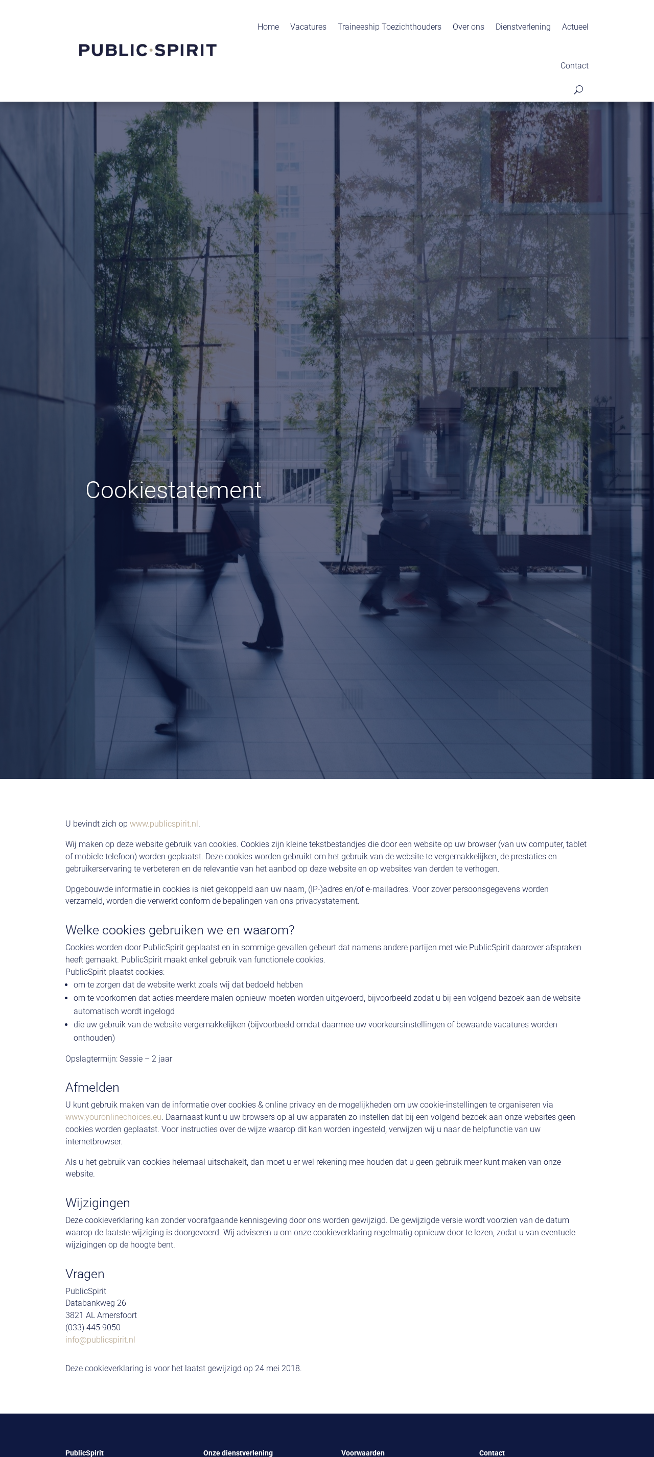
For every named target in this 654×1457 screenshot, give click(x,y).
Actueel (575, 27)
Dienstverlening (523, 27)
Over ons (468, 27)
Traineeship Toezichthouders (389, 27)
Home (268, 27)
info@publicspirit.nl (100, 1340)
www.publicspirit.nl (164, 824)
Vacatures (308, 27)
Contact (574, 65)
